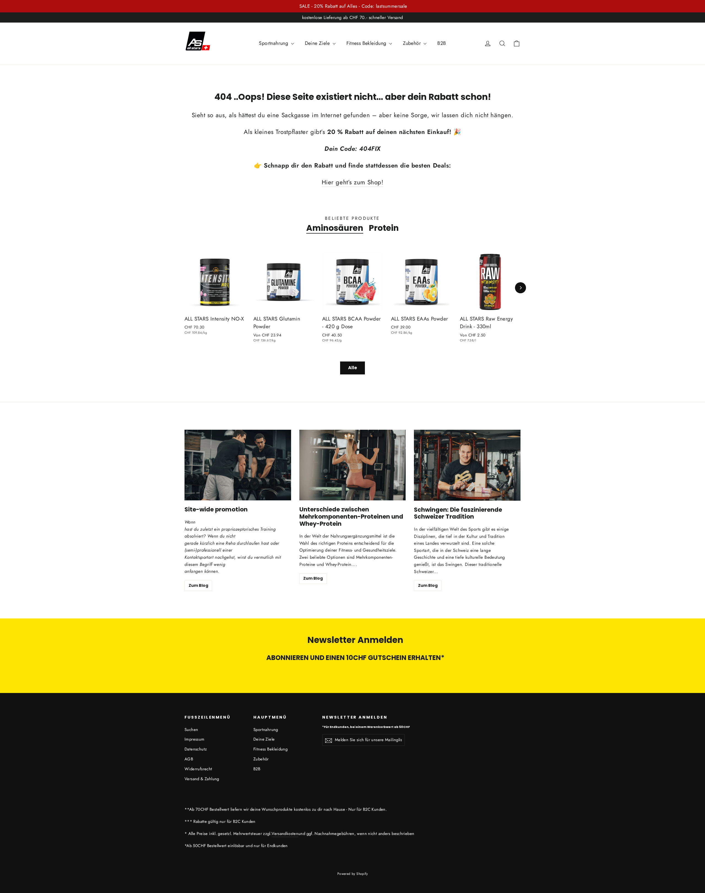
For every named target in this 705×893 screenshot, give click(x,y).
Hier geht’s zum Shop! (353, 182)
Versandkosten (285, 834)
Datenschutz (196, 749)
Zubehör (412, 43)
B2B (441, 43)
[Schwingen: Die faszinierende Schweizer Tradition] (467, 465)
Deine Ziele (318, 43)
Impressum (195, 739)
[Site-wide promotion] (238, 465)
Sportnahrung (274, 43)
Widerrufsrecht (198, 769)
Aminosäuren (334, 228)
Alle (352, 368)
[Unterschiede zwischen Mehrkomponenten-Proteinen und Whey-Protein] (352, 465)
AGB (189, 759)
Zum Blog (198, 585)
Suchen (191, 730)
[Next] (520, 287)
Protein (384, 228)
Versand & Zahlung (202, 779)
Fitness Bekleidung (367, 43)
